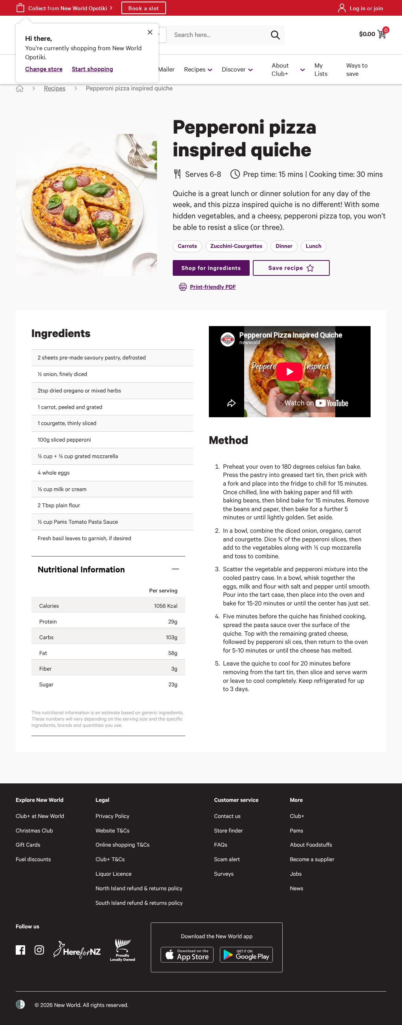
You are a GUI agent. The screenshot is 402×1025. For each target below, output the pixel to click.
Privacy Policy (112, 816)
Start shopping (92, 68)
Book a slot (143, 8)
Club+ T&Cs (109, 859)
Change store (43, 68)
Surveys (224, 873)
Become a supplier (312, 859)
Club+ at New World (40, 816)
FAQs (220, 844)
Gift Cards (28, 844)
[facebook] (20, 950)
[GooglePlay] (246, 955)
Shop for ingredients (211, 267)
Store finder (228, 830)
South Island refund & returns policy (139, 902)
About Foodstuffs (311, 844)
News (296, 888)
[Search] (275, 35)
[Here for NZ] (76, 950)
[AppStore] (187, 955)
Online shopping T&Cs (122, 844)
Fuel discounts (33, 859)
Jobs (296, 873)
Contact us (227, 816)
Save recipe (286, 268)
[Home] (20, 88)
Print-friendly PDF (213, 286)
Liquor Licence (113, 873)
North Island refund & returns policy (138, 888)
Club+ (297, 816)
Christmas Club (34, 830)
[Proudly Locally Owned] (122, 950)
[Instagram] (39, 950)
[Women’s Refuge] (20, 1004)
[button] (108, 569)
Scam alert (227, 859)
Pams (296, 830)
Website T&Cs (112, 830)
